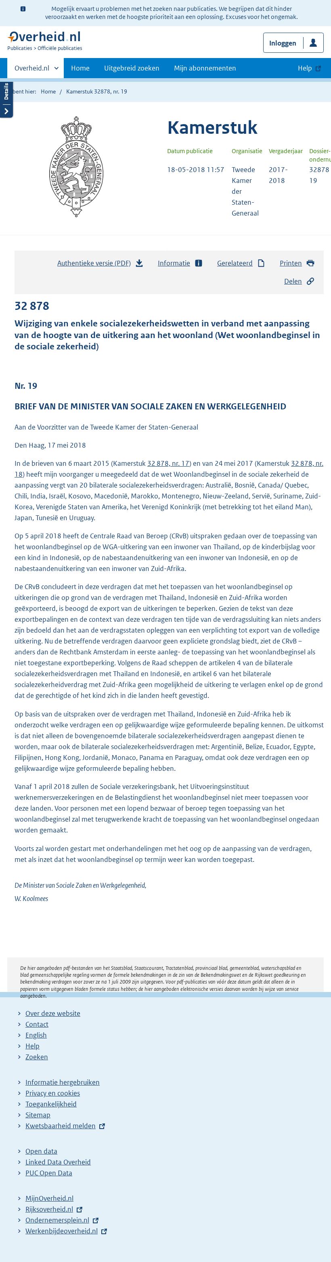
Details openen (6, 98)
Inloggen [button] (282, 43)
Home (80, 68)
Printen (291, 263)
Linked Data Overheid (58, 1162)
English (36, 1035)
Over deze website (52, 1013)
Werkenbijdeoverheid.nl (61, 1231)
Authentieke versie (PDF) (96, 265)
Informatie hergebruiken (62, 1082)
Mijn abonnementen (205, 68)
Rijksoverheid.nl (49, 1209)
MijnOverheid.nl (49, 1198)
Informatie (174, 263)
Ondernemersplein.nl (57, 1220)
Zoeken (36, 1056)
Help (32, 1046)
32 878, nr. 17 (168, 463)
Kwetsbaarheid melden (60, 1125)
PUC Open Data (48, 1173)
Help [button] (305, 68)
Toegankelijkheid (51, 1104)
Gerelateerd (235, 263)
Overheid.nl (32, 71)
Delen (293, 281)
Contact (36, 1024)
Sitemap (37, 1114)
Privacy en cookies (52, 1093)
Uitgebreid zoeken (131, 68)
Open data (41, 1151)
